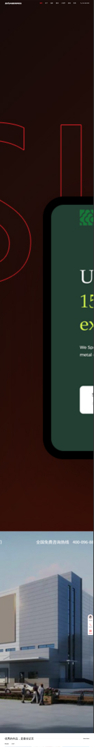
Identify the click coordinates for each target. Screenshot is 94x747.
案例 (57, 3)
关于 (46, 3)
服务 (52, 3)
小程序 (63, 3)
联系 (74, 3)
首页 (41, 3)
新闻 (69, 3)
